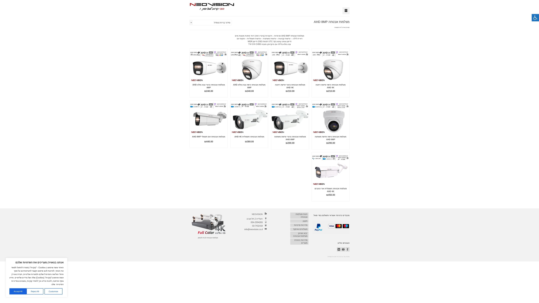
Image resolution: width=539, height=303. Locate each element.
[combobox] (210, 22)
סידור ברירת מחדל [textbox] (222, 22)
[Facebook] (348, 249)
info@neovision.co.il (253, 229)
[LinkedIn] (339, 249)
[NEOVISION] (211, 6)
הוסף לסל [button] (330, 95)
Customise (53, 291)
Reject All (35, 291)
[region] (36, 277)
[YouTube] (343, 249)
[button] (535, 17)
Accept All (18, 291)
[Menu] (346, 10)
